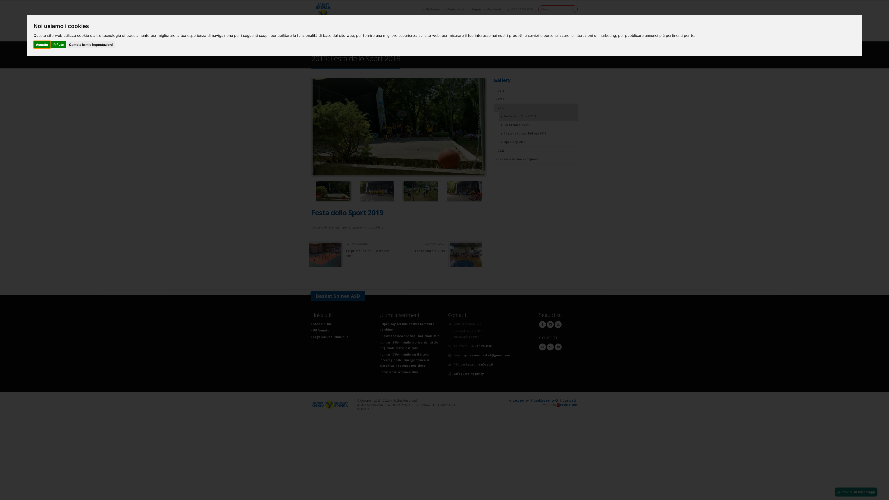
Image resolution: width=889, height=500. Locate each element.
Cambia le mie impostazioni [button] (91, 45)
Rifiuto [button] (58, 45)
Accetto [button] (42, 45)
